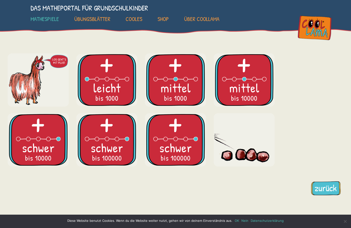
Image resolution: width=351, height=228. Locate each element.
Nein (244, 221)
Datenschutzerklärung (267, 221)
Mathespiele (45, 19)
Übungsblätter (92, 19)
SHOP (163, 19)
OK (237, 221)
